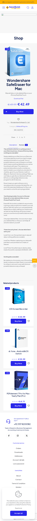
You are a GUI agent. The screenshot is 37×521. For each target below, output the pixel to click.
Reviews (23, 145)
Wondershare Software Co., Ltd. (20, 122)
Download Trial (18, 98)
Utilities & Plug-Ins (22, 126)
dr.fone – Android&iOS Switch (18, 352)
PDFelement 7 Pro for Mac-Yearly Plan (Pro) (18, 394)
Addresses (19, 456)
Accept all (18, 513)
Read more (18, 508)
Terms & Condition (18, 483)
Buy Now (18, 321)
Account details (18, 460)
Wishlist (18, 487)
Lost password (18, 464)
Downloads (18, 452)
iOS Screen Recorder (18, 309)
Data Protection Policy (24, 504)
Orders (18, 448)
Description (13, 145)
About (18, 476)
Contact (18, 479)
